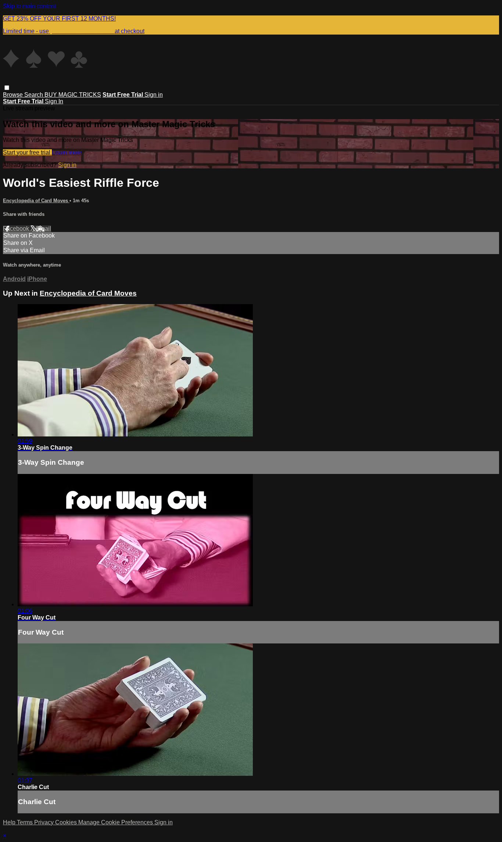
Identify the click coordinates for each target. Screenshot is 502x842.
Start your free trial (27, 152)
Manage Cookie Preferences (116, 822)
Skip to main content (29, 6)
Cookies (66, 822)
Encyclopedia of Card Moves (36, 200)
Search (34, 95)
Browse (13, 95)
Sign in (153, 95)
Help (10, 822)
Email (43, 228)
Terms (25, 822)
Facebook (17, 228)
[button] (6, 87)
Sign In (54, 101)
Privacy (44, 822)
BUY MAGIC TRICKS (72, 95)
